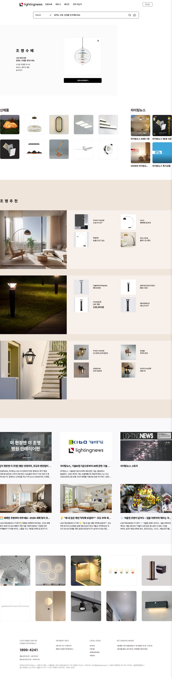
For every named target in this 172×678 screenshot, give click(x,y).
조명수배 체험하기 (82, 80)
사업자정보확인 (138, 665)
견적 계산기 (77, 4)
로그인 (147, 4)
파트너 (58, 4)
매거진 (66, 4)
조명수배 (48, 4)
